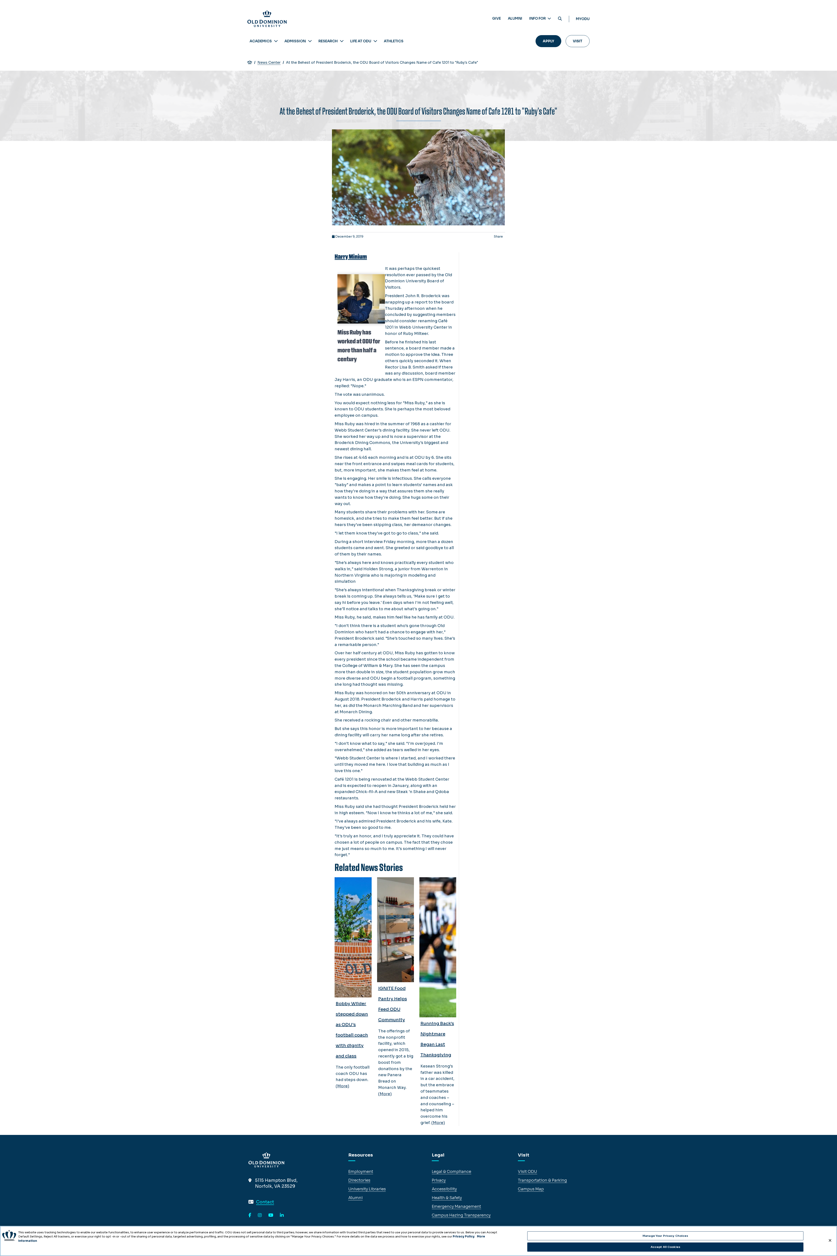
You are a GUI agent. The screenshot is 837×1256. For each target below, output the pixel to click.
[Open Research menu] (342, 41)
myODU (583, 19)
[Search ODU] (560, 19)
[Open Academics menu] (276, 41)
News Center (269, 62)
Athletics (393, 41)
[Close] (830, 1240)
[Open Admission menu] (310, 41)
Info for (537, 18)
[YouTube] (270, 1215)
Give (496, 18)
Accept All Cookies (665, 1247)
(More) (342, 1086)
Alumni (515, 18)
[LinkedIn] (282, 1215)
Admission (295, 41)
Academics (261, 41)
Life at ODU (360, 41)
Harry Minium (351, 256)
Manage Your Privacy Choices (665, 1236)
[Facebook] (249, 1215)
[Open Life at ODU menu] (375, 41)
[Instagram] (260, 1215)
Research (328, 41)
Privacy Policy (464, 1236)
